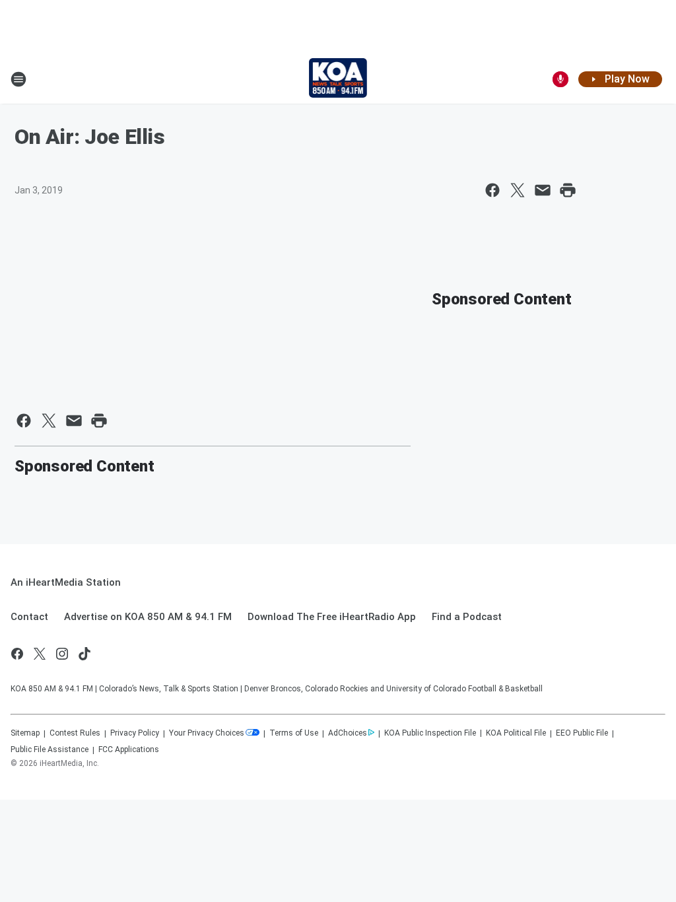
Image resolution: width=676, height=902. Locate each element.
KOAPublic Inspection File (430, 733)
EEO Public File (582, 733)
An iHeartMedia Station (66, 582)
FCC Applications (128, 749)
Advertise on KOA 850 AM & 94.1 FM (148, 617)
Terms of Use (293, 733)
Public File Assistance (49, 749)
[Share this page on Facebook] (492, 190)
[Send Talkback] (560, 79)
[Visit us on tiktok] (84, 654)
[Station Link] (338, 79)
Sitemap (25, 733)
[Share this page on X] (517, 190)
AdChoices (347, 733)
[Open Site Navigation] (18, 79)
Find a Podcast (467, 617)
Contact (29, 617)
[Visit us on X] (40, 654)
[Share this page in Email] (542, 190)
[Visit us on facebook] (17, 654)
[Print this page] (567, 190)
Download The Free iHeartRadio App (332, 617)
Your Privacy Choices (206, 733)
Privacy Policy (134, 733)
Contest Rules (75, 733)
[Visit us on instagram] (62, 654)
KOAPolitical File (516, 733)
